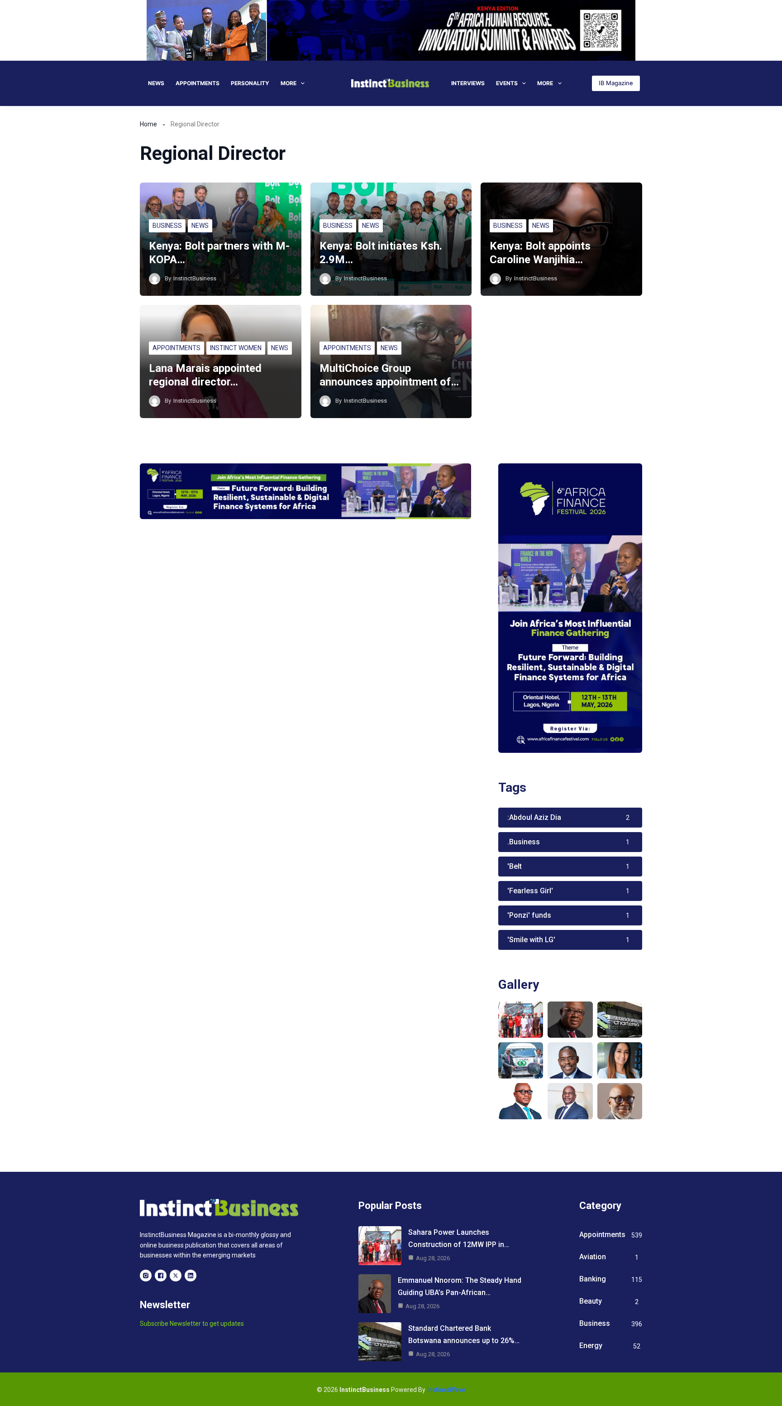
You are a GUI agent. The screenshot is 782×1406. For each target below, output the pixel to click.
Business (167, 225)
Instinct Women (236, 348)
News (156, 83)
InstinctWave (446, 1389)
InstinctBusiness (194, 278)
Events (507, 83)
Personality (250, 83)
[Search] (579, 83)
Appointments (197, 83)
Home (148, 124)
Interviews (468, 83)
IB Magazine (616, 83)
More (288, 83)
